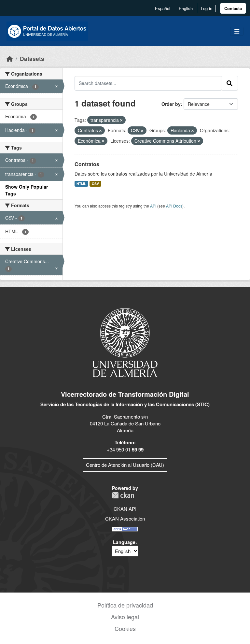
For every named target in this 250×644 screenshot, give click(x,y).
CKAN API (125, 508)
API (153, 205)
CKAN (123, 495)
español (162, 8)
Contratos (87, 164)
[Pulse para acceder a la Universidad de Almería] (125, 341)
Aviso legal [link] (125, 616)
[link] (233, 8)
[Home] (10, 58)
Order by (171, 104)
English (186, 8)
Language (124, 542)
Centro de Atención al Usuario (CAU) (125, 464)
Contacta (233, 8)
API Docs (174, 205)
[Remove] (121, 120)
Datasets (32, 58)
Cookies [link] (125, 628)
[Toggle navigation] (236, 31)
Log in (206, 8)
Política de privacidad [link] (125, 605)
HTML (81, 183)
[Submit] (229, 83)
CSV (95, 183)
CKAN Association (125, 518)
